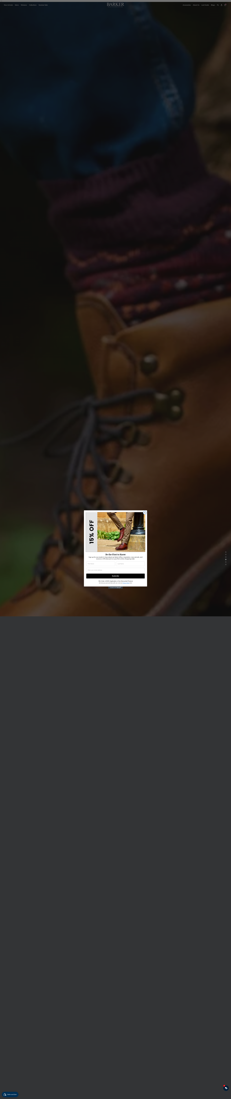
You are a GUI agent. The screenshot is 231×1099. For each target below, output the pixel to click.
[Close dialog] (144, 512)
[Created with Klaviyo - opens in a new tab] (115, 587)
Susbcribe (115, 576)
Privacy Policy (126, 583)
